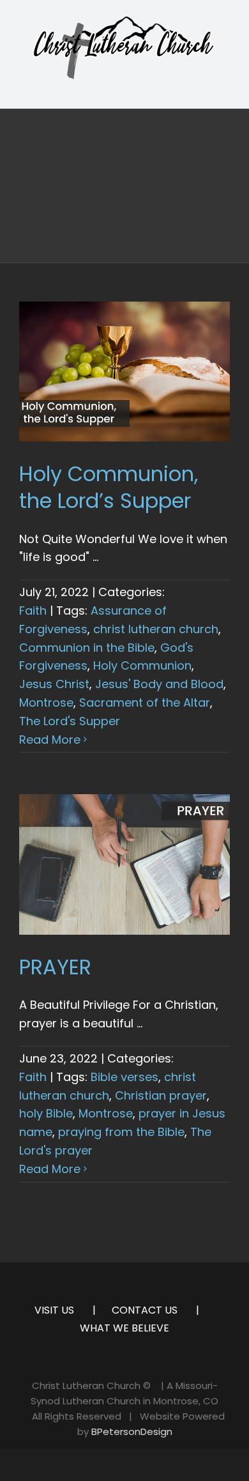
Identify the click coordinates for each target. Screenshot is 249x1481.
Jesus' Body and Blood (159, 684)
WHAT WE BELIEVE (124, 1328)
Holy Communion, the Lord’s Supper (108, 487)
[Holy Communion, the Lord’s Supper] (124, 371)
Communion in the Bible (87, 648)
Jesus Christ (54, 684)
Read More (49, 740)
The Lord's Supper (69, 721)
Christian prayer (161, 1095)
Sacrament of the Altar (144, 702)
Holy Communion (142, 665)
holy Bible (46, 1113)
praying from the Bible (121, 1132)
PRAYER (55, 967)
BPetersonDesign (131, 1431)
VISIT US (54, 1310)
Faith (33, 610)
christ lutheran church (155, 629)
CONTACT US (144, 1310)
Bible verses (124, 1077)
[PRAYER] (124, 864)
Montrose (46, 702)
